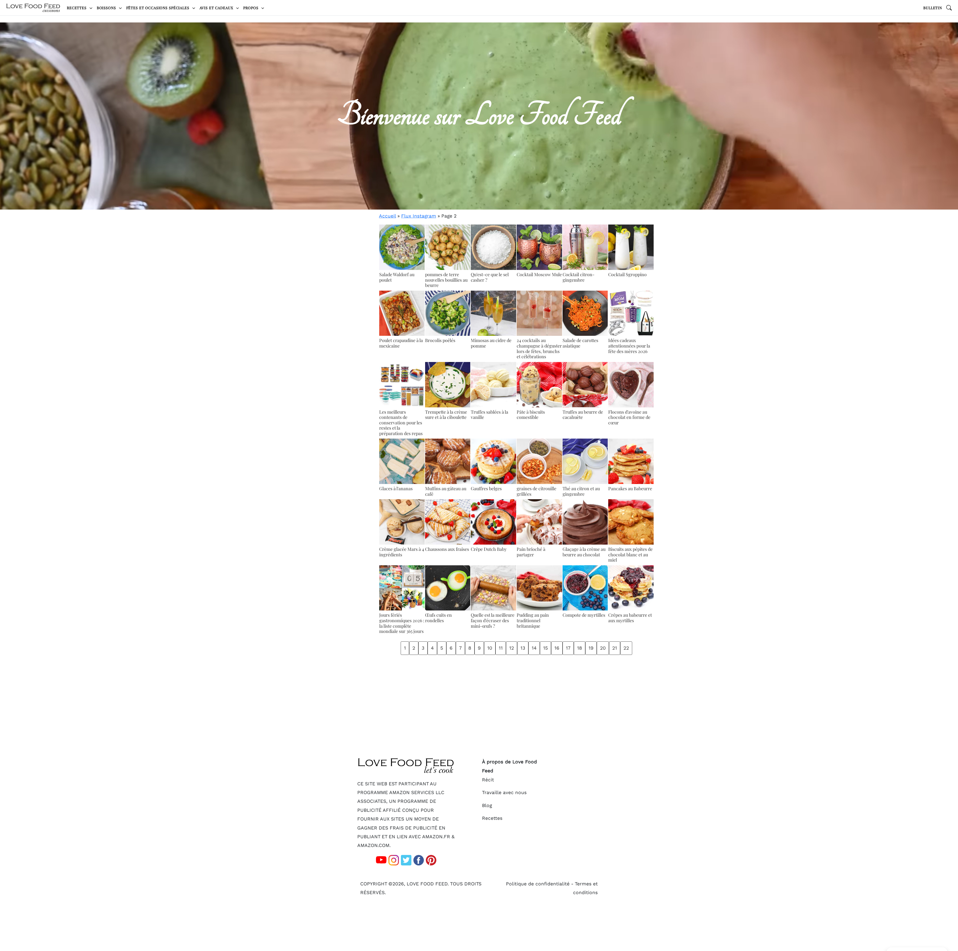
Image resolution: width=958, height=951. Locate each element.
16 (556, 648)
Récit (488, 780)
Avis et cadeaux (217, 7)
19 (591, 648)
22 (626, 648)
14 (534, 648)
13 (522, 648)
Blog (487, 805)
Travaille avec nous (504, 792)
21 (614, 648)
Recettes (77, 7)
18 (579, 648)
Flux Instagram (418, 216)
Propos (251, 7)
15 (545, 648)
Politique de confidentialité (538, 884)
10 (489, 648)
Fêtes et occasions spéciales (158, 7)
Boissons (107, 7)
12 (511, 648)
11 (501, 648)
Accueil (387, 216)
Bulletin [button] (932, 7)
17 (568, 648)
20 (603, 648)
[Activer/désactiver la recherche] (949, 8)
